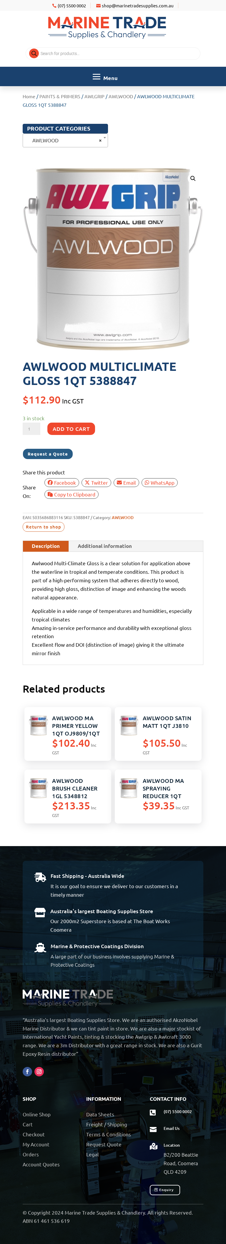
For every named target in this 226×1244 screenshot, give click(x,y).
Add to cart (71, 428)
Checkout (34, 1134)
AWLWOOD (121, 96)
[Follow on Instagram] (39, 1071)
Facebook (65, 482)
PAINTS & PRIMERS (59, 96)
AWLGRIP (94, 96)
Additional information (105, 546)
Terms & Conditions (108, 1134)
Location (172, 1145)
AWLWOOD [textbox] (63, 140)
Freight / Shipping (106, 1124)
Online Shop (37, 1114)
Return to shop (43, 527)
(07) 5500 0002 (72, 5)
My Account (36, 1144)
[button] (193, 178)
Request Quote (104, 1144)
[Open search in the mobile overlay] (113, 53)
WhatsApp (163, 482)
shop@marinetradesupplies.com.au (138, 5)
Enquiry (166, 1189)
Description (46, 546)
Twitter (99, 482)
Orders (31, 1154)
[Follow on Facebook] (27, 1071)
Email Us (172, 1128)
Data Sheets (100, 1114)
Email (129, 482)
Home (29, 96)
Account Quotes (41, 1164)
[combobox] (65, 140)
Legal (92, 1154)
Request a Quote (48, 454)
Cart (28, 1124)
